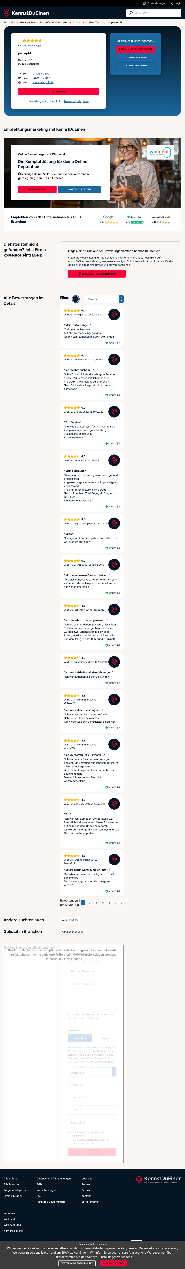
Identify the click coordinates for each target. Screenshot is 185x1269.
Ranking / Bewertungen (51, 1201)
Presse (85, 1184)
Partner (85, 1190)
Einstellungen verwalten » (116, 1257)
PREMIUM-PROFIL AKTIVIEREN (135, 49)
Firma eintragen (13, 1195)
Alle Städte (11, 24)
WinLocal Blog (12, 1224)
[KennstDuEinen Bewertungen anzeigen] (76, 299)
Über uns (86, 1178)
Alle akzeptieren (113, 1263)
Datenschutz (44, 1178)
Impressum (10, 1213)
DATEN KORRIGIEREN (135, 65)
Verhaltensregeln (47, 1190)
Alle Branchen (33, 24)
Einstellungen (62, 1178)
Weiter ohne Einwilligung (76, 1263)
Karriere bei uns (13, 1230)
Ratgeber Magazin (15, 1190)
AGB (39, 1184)
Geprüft (112, 343)
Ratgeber (55, 24)
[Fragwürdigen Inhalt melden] (118, 342)
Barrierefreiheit (90, 1201)
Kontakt (86, 1195)
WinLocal (9, 1219)
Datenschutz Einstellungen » (64, 959)
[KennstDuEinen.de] (26, 13)
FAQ (39, 1195)
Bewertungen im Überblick (45, 101)
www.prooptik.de (43, 82)
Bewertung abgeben (76, 101)
